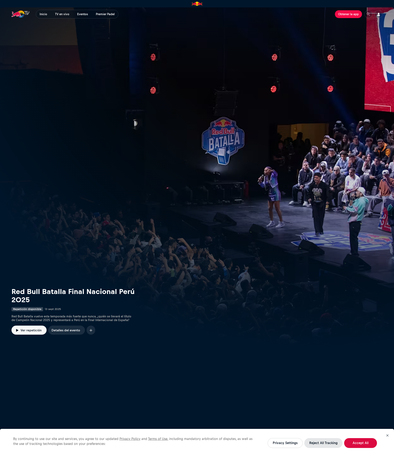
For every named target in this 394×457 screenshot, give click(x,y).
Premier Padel (105, 14)
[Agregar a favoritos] (91, 330)
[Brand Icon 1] (197, 3)
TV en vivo (62, 14)
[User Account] (379, 14)
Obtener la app (348, 14)
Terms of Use (157, 439)
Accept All (361, 443)
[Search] (368, 14)
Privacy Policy (129, 439)
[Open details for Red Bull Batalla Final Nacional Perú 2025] (197, 178)
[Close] (387, 435)
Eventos (82, 14)
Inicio (43, 14)
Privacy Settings (285, 443)
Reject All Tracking (323, 443)
